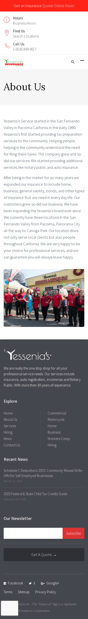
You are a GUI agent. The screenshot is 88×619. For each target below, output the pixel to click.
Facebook (15, 583)
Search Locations (26, 36)
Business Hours (24, 23)
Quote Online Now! (58, 5)
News (7, 438)
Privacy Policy (45, 592)
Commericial (57, 413)
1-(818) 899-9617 (24, 49)
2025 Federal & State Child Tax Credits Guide (35, 493)
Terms (8, 592)
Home (8, 413)
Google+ (52, 583)
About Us (10, 419)
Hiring (8, 432)
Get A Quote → (44, 554)
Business (54, 432)
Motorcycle (56, 419)
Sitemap (24, 592)
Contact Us (12, 445)
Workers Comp (59, 438)
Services (10, 426)
